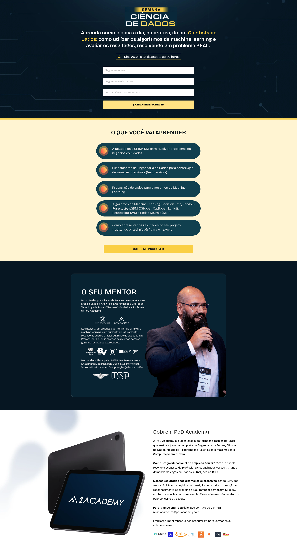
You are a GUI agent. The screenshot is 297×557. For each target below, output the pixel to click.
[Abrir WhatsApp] (289, 549)
